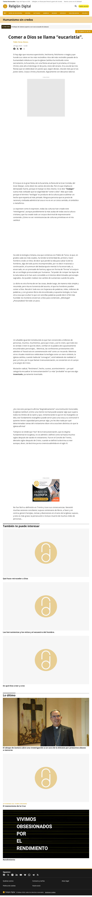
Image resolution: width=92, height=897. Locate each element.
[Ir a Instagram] (12, 875)
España (27, 13)
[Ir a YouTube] (21, 875)
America (46, 13)
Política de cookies (9, 886)
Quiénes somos (8, 881)
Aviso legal (65, 881)
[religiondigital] (9, 892)
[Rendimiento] (46, 834)
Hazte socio (36, 886)
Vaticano (36, 13)
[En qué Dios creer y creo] (46, 660)
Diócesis (63, 13)
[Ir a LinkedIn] (17, 875)
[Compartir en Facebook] (14, 49)
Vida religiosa (74, 13)
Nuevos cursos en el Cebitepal (73, 1)
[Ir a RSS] (38, 875)
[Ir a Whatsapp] (29, 875)
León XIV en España (15, 13)
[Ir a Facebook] (4, 875)
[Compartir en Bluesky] (21, 49)
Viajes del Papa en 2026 (23, 1)
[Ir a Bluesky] (25, 875)
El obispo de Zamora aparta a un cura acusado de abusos (30, 27)
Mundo (54, 13)
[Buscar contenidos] (75, 6)
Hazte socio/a (83, 6)
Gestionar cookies (50, 892)
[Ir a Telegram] (33, 875)
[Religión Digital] (17, 6)
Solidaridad (86, 13)
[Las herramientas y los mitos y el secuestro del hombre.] (46, 606)
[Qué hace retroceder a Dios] (46, 553)
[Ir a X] (8, 875)
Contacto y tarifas (38, 881)
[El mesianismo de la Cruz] (46, 778)
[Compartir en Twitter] (18, 49)
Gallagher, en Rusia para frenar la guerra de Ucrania (47, 1)
